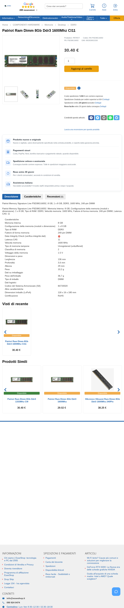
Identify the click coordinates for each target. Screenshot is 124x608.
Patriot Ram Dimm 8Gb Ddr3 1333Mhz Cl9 (21, 400)
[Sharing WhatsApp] (110, 117)
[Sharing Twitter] (97, 117)
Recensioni (55, 196)
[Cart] (92, 7)
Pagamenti (51, 558)
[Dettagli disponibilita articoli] (78, 88)
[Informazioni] (104, 6)
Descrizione (11, 196)
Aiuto (104, 10)
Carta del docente (54, 562)
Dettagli (106, 99)
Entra (115, 10)
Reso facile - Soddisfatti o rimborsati (58, 575)
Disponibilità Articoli (55, 570)
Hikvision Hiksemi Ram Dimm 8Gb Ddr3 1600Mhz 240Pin (102, 400)
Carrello (92, 10)
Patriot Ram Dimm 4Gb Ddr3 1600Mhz (62, 400)
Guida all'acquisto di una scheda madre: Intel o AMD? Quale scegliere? (102, 576)
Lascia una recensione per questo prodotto (82, 129)
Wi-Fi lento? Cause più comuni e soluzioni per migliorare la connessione (102, 560)
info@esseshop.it (16, 598)
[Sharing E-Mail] (104, 117)
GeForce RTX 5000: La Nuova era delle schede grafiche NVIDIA (103, 568)
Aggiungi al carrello (81, 68)
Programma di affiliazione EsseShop (16, 573)
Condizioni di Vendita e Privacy (19, 564)
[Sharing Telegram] (116, 117)
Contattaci (9, 587)
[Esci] (115, 6)
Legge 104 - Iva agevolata (16, 583)
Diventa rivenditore (13, 568)
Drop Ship (9, 579)
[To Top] (117, 600)
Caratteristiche (32, 196)
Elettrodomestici (50, 18)
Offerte (117, 18)
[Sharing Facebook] (91, 117)
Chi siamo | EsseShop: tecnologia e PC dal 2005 (20, 559)
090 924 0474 (13, 602)
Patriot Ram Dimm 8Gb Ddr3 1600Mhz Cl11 (16, 342)
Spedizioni (50, 566)
